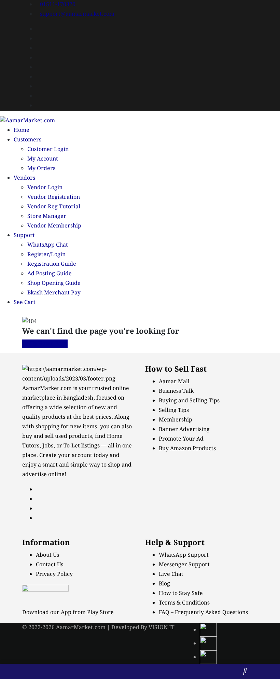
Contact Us (49, 564)
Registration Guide (51, 264)
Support (24, 235)
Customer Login (48, 149)
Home (21, 130)
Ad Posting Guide (49, 273)
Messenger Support (184, 564)
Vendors (24, 178)
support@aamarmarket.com (77, 14)
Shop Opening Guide (54, 283)
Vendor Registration (53, 197)
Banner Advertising (184, 429)
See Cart (25, 302)
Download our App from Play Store (68, 612)
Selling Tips (174, 410)
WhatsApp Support (184, 555)
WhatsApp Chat (47, 245)
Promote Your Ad (181, 439)
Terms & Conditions (184, 603)
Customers (27, 140)
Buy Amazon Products (187, 448)
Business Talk (176, 391)
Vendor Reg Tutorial (53, 207)
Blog (164, 584)
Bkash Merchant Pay (54, 293)
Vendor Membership (54, 226)
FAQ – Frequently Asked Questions (203, 612)
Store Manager (46, 216)
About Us (47, 555)
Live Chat (171, 574)
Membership (175, 420)
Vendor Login (44, 187)
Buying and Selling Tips (189, 401)
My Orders (41, 168)
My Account (42, 159)
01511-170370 (57, 4)
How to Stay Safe (181, 593)
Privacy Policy (54, 574)
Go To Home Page (45, 344)
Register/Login (46, 254)
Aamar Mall (174, 381)
